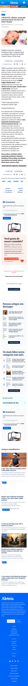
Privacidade (14, 681)
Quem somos (14, 671)
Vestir (14, 647)
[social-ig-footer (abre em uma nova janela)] (18, 661)
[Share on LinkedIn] (17, 64)
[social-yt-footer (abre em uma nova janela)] (10, 661)
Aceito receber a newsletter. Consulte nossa (14, 214)
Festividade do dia (11, 403)
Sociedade (15, 181)
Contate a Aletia (14, 678)
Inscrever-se (7, 218)
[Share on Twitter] (19, 64)
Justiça (9, 181)
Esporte (4, 454)
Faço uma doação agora (10, 258)
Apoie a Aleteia (14, 668)
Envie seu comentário (14, 289)
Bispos (4, 482)
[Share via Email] (22, 64)
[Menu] (4, 2)
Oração (22, 6)
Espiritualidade (14, 633)
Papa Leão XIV (6, 509)
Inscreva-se (14, 645)
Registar (5, 6)
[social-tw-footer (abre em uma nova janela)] (15, 661)
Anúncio (14, 649)
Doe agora (13, 6)
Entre (20, 283)
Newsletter (14, 641)
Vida (22, 181)
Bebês (3, 181)
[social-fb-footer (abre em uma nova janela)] (12, 661)
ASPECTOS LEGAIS (14, 673)
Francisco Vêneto (19, 24)
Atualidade (3, 11)
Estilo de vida (14, 631)
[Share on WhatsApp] (24, 64)
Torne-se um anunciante (14, 676)
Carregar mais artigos (14, 342)
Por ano (14, 656)
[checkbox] (3, 213)
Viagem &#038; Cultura (14, 635)
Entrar (18, 621)
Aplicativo (14, 643)
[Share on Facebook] (14, 64)
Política (4, 535)
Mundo (4, 562)
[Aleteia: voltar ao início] (14, 2)
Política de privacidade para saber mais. (14, 214)
